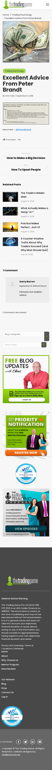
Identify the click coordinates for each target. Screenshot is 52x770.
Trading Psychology (14, 71)
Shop (4, 688)
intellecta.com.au (11, 754)
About (4, 656)
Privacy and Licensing (12, 645)
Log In (4, 696)
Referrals (19, 648)
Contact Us (7, 692)
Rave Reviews (8, 668)
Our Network (8, 679)
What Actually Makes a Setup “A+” (34, 210)
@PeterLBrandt (23, 129)
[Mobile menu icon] (47, 4)
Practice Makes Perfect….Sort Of (30, 225)
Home (4, 651)
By (8, 96)
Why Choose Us (9, 660)
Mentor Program (10, 664)
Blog (3, 683)
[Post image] (10, 197)
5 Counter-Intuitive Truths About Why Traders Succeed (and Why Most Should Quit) (34, 244)
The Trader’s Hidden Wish (33, 194)
